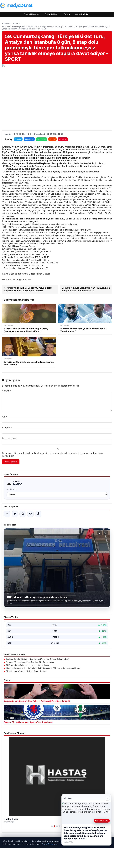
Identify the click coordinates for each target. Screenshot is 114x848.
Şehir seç (11, 489)
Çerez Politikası (82, 14)
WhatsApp (41, 139)
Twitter (18, 139)
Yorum (6, 390)
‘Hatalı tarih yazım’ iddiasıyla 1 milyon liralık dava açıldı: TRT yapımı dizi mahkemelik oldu (43, 668)
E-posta (7, 427)
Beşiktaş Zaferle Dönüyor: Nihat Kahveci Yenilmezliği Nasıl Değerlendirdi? (37, 659)
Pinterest (62, 139)
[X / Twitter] (15, 514)
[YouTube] (30, 514)
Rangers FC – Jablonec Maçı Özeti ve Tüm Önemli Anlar (30, 662)
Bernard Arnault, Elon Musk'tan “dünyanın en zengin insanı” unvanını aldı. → (86, 289)
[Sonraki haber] (105, 532)
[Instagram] (22, 514)
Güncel (15, 23)
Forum (67, 14)
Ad (4, 416)
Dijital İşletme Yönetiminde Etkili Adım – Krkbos (26, 671)
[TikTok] (38, 514)
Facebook (29, 139)
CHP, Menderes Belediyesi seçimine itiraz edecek (27, 665)
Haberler (6, 23)
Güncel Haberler (31, 14)
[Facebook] (7, 514)
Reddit (52, 139)
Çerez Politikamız (49, 844)
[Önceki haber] (99, 532)
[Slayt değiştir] (52, 826)
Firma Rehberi (51, 14)
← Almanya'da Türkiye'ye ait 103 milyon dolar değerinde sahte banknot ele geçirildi (28, 289)
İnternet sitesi (9, 438)
